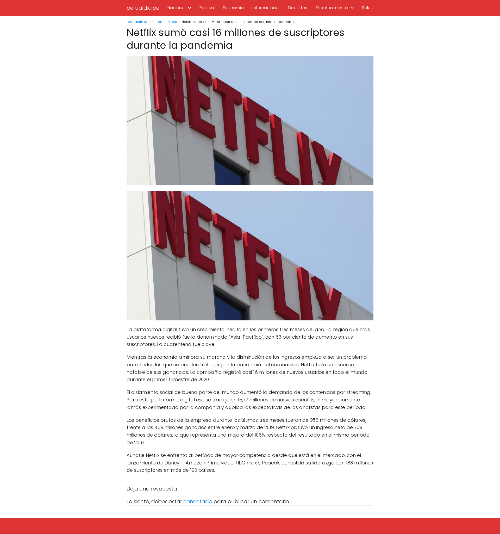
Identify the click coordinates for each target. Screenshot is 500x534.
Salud (367, 8)
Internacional (266, 8)
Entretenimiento (332, 8)
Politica (206, 8)
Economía (233, 8)
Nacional (176, 8)
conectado (197, 501)
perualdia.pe (143, 7)
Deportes (297, 8)
